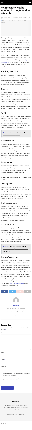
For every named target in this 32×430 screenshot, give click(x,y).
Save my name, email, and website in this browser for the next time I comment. (16, 374)
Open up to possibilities (17, 283)
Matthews (7, 17)
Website (3, 366)
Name (3, 352)
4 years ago (15, 17)
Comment (4, 333)
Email (3, 359)
